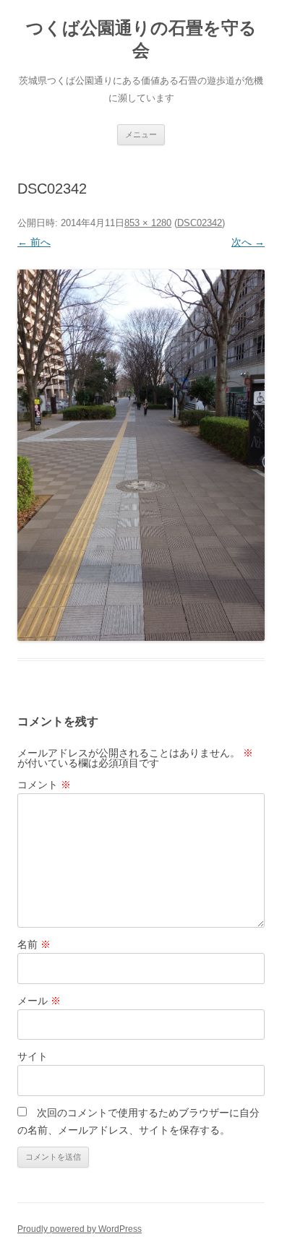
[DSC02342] (141, 454)
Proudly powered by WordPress (79, 1229)
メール (39, 1000)
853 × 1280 (147, 222)
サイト (32, 1056)
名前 (34, 944)
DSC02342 (199, 222)
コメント (44, 784)
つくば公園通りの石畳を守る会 (141, 39)
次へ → (248, 242)
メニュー (141, 134)
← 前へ (34, 242)
